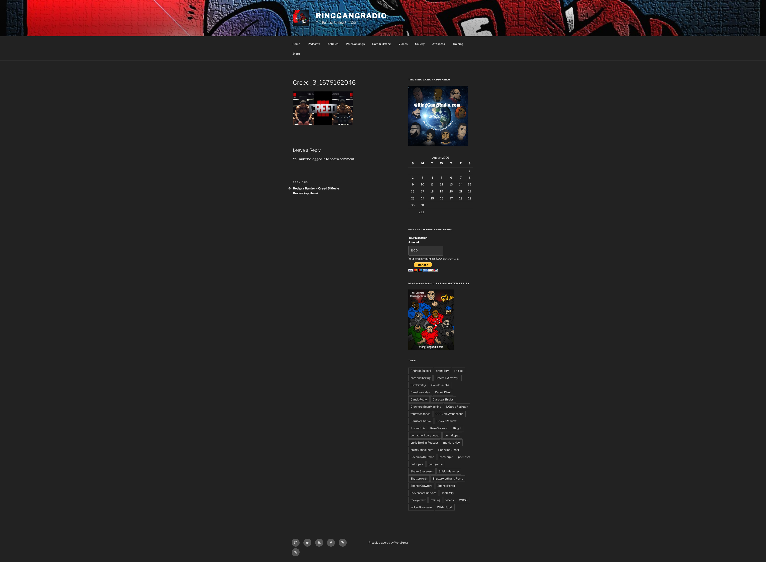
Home (296, 44)
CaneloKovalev (420, 392)
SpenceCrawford (421, 485)
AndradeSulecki (421, 370)
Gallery (420, 44)
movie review (451, 442)
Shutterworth (419, 478)
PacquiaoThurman (422, 457)
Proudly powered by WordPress (388, 542)
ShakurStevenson (422, 471)
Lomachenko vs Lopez (425, 435)
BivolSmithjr (418, 385)
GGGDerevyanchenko (449, 413)
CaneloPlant (443, 392)
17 (422, 191)
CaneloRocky (419, 399)
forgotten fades (420, 413)
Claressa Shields (443, 399)
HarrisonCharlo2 (421, 421)
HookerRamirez (446, 421)
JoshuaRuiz (418, 428)
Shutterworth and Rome (448, 478)
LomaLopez (452, 435)
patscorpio (446, 457)
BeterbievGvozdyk (447, 378)
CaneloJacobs (440, 385)
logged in (318, 159)
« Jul (421, 212)
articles (458, 370)
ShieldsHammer (449, 471)
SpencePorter (446, 485)
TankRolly (447, 493)
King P (457, 428)
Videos (403, 44)
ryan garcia (435, 464)
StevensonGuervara (423, 493)
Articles (333, 44)
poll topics (417, 464)
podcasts (464, 457)
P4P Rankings (355, 44)
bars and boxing (420, 378)
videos (449, 500)
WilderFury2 (444, 507)
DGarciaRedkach (457, 406)
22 (469, 191)
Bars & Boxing (381, 44)
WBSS (463, 500)
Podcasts (314, 44)
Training (457, 44)
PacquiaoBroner (448, 449)
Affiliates (438, 44)
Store (296, 53)
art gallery (442, 370)
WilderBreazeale (421, 507)
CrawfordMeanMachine (426, 406)
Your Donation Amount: (417, 240)
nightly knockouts (422, 449)
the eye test (418, 500)
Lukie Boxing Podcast (424, 442)
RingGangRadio (351, 15)
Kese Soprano (439, 428)
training (435, 500)
